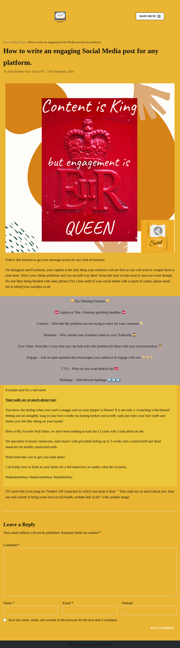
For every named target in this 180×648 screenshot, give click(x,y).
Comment (11, 545)
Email (68, 603)
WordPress (103, 644)
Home (6, 42)
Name (8, 603)
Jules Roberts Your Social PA (26, 71)
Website (127, 603)
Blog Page (19, 42)
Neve (72, 644)
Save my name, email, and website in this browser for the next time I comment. (62, 620)
